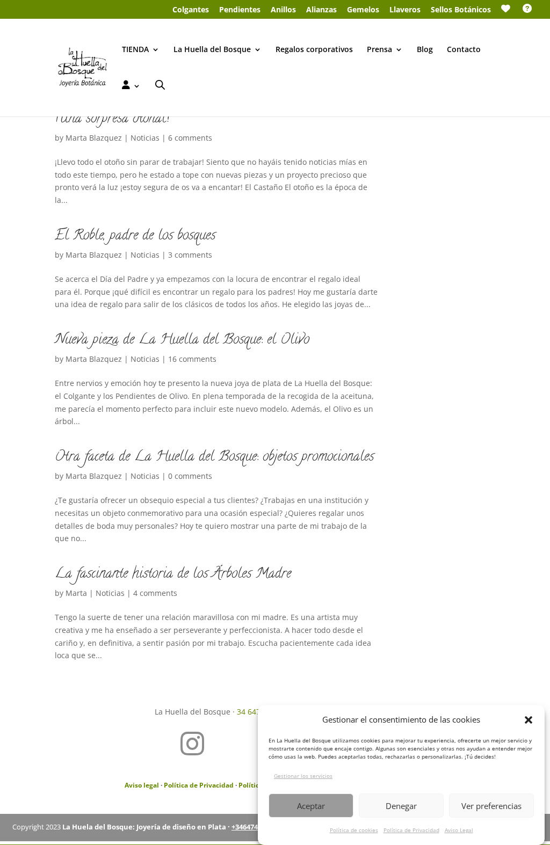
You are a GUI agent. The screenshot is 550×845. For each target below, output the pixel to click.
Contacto (464, 50)
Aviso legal (142, 785)
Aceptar (311, 805)
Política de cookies (354, 830)
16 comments (192, 359)
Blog (425, 50)
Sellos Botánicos (461, 10)
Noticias (145, 138)
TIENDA (135, 50)
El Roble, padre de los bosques (135, 236)
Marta (76, 593)
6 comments (190, 138)
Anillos (283, 10)
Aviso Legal (459, 830)
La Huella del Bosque (212, 50)
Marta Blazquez (94, 138)
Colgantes (190, 10)
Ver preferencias (491, 805)
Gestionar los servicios (303, 776)
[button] (528, 720)
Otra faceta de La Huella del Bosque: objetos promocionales (214, 457)
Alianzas (321, 10)
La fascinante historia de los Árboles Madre (173, 574)
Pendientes (239, 10)
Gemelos (363, 10)
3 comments (190, 255)
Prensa (379, 50)
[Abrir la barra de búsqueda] (160, 84)
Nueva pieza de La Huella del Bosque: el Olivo (182, 340)
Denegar (401, 805)
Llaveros (405, 10)
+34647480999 (254, 827)
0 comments (190, 476)
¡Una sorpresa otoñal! (112, 119)
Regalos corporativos (314, 50)
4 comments (155, 593)
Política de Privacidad (411, 830)
